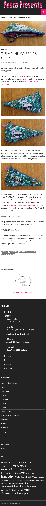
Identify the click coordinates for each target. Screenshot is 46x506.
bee (14, 463)
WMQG (22, 76)
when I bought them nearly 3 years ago (21, 205)
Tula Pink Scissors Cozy (19, 55)
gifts (22, 472)
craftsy (3, 395)
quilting (3, 424)
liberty (30, 476)
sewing (3, 432)
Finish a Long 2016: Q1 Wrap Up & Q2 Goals (21, 330)
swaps (3, 448)
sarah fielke (32, 480)
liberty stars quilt (7, 407)
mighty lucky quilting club (10, 415)
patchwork (5, 420)
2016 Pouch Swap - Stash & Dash (17, 334)
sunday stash (5, 444)
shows (3, 440)
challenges (22, 462)
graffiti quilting (30, 473)
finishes (4, 50)
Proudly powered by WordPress (10, 503)
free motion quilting (10, 473)
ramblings (4, 428)
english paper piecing (7, 466)
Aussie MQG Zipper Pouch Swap (17, 342)
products (11, 480)
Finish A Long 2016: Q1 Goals (16, 350)
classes (3, 387)
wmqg (25, 490)
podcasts (3, 480)
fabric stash (19, 465)
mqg (42, 477)
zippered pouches (9, 254)
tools (26, 486)
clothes (31, 463)
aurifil (5, 251)
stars (15, 483)
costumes (36, 463)
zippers (24, 493)
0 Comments (23, 62)
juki (20, 476)
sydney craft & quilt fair (12, 486)
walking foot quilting (28, 251)
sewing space (4, 483)
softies (11, 483)
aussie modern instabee (9, 383)
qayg (18, 480)
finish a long (5, 399)
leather (24, 477)
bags (9, 462)
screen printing (40, 480)
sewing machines (7, 436)
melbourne (37, 477)
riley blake (26, 480)
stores (27, 483)
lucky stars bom (6, 411)
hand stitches (9, 476)
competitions (5, 391)
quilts (21, 480)
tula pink (14, 251)
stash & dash (20, 483)
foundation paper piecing (16, 469)
